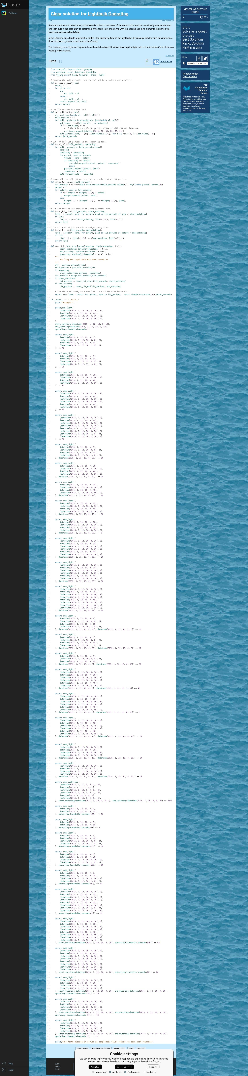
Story (186, 27)
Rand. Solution (193, 43)
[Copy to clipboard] (184, 63)
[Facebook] (199, 58)
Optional (141, 1048)
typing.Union (119, 1048)
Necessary (100, 1072)
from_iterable (82, 1048)
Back (50, 20)
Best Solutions (193, 39)
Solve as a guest (194, 31)
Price (57, 1069)
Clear (56, 13)
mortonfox (166, 61)
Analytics (117, 1072)
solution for (89, 13)
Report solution (190, 73)
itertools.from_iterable (101, 1048)
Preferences (134, 1072)
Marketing (151, 1072)
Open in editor (190, 76)
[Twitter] (205, 58)
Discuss (188, 35)
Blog (57, 1064)
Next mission (192, 47)
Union (131, 1048)
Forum (57, 1066)
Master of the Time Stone (195, 10)
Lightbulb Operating (108, 13)
